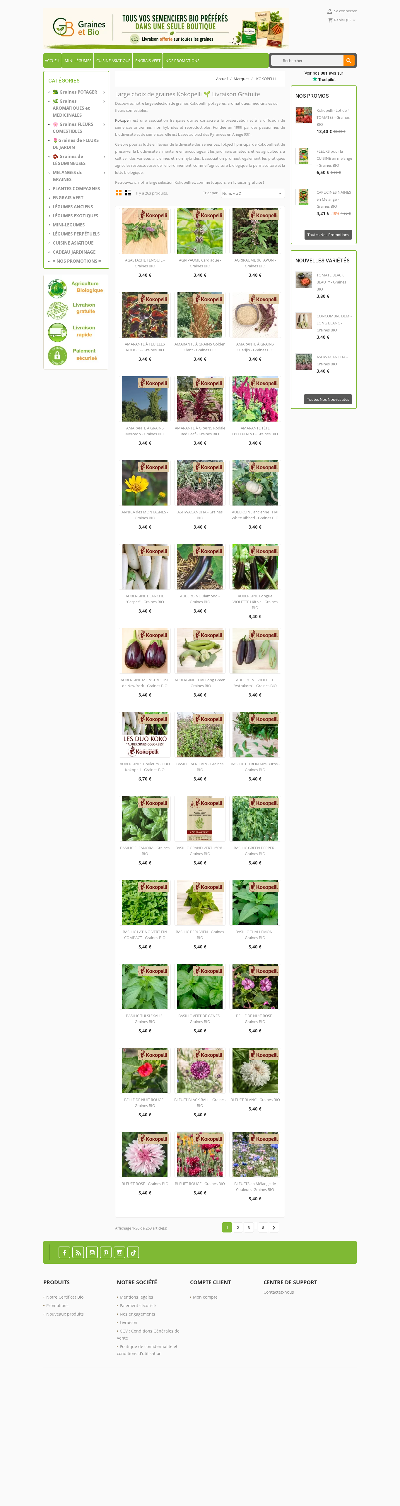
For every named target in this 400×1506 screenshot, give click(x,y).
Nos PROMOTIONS (182, 60)
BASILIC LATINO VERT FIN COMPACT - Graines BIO (145, 934)
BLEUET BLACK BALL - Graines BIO (199, 1102)
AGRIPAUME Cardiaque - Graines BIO (200, 263)
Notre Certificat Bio (64, 1297)
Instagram (119, 1252)
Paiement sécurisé (138, 1305)
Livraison (128, 1322)
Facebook (64, 1252)
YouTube (92, 1252)
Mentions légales (136, 1297)
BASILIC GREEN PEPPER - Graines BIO (255, 850)
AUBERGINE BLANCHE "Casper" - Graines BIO (145, 598)
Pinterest (105, 1252)
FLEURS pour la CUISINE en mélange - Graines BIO (334, 158)
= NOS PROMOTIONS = (77, 261)
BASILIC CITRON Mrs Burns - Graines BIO (255, 766)
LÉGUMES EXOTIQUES (75, 216)
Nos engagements (137, 1314)
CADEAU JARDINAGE (74, 252)
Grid (119, 192)
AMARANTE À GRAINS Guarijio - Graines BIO (255, 347)
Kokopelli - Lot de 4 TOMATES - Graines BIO (333, 117)
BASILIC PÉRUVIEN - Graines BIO (200, 934)
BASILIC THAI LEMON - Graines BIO (255, 934)
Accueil (52, 60)
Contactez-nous (279, 1292)
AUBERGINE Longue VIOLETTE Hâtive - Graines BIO (255, 601)
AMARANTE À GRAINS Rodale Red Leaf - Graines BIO (200, 430)
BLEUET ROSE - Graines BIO (145, 1183)
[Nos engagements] (76, 322)
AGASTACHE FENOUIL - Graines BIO (145, 263)
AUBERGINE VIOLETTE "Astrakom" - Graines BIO (255, 682)
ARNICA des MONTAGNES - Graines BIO (145, 514)
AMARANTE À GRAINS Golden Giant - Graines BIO (200, 347)
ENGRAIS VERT (147, 60)
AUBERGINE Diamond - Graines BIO (200, 598)
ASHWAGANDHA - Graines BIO (200, 514)
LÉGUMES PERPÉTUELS (76, 234)
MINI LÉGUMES (78, 60)
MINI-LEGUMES (69, 225)
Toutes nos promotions (328, 234)
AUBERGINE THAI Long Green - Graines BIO (200, 682)
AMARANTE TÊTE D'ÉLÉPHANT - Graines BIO (255, 430)
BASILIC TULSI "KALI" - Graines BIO (145, 1018)
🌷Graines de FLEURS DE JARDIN (76, 143)
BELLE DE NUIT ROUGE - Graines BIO (144, 1102)
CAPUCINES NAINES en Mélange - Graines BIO (334, 199)
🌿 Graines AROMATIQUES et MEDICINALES (78, 108)
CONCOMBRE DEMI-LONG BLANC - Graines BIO (334, 323)
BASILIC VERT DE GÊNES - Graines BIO (200, 1018)
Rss (78, 1252)
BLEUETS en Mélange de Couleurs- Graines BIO (255, 1186)
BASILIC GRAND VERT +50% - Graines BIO (200, 850)
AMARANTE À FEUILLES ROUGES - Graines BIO (145, 347)
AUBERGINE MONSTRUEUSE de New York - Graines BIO (145, 682)
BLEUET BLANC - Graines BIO (255, 1099)
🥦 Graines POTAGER (78, 92)
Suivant (274, 1228)
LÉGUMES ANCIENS (73, 206)
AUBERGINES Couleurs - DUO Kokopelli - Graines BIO (145, 766)
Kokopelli (123, 120)
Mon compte (205, 1297)
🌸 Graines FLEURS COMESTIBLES (78, 127)
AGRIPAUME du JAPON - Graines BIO (255, 263)
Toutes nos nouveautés (328, 399)
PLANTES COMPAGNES (76, 188)
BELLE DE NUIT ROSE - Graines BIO (255, 1018)
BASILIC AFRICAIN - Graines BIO (199, 766)
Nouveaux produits (65, 1314)
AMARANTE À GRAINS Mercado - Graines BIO (144, 430)
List (128, 192)
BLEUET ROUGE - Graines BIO (200, 1183)
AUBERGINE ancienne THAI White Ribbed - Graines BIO (255, 514)
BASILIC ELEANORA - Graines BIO (145, 850)
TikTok (133, 1252)
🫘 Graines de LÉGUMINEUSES (78, 159)
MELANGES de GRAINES (78, 175)
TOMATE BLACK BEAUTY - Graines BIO (331, 282)
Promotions (57, 1305)
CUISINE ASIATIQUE (113, 60)
